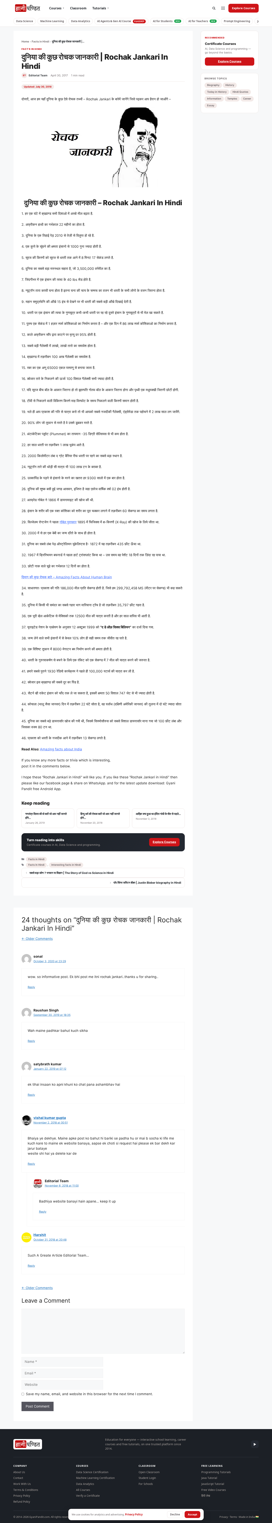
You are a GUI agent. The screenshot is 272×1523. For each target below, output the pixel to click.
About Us (19, 1472)
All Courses (83, 1490)
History (229, 85)
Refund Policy (21, 1501)
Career (247, 98)
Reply (31, 987)
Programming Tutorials (216, 1472)
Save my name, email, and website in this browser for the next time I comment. (89, 1394)
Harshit (39, 1235)
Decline (175, 1514)
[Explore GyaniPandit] (223, 8)
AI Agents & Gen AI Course (120, 21)
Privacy (223, 1517)
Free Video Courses (213, 1490)
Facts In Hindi (36, 864)
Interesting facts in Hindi (66, 864)
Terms (233, 1517)
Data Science (24, 21)
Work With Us (22, 1484)
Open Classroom (149, 1472)
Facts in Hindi (40, 41)
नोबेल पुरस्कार (68, 522)
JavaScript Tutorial (212, 1484)
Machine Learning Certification (95, 1478)
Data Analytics (80, 21)
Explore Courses (243, 8)
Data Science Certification (92, 1472)
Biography (213, 85)
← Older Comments (37, 939)
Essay (210, 105)
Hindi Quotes (240, 91)
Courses (56, 8)
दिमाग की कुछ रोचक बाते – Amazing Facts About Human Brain (67, 577)
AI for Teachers (201, 21)
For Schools (146, 1484)
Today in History (217, 91)
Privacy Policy (21, 1495)
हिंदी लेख (205, 1495)
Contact (18, 1478)
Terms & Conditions (25, 1490)
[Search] (214, 8)
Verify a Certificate (88, 1495)
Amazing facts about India (61, 749)
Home (25, 41)
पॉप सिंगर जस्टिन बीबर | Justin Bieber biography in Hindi (147, 882)
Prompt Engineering (237, 21)
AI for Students (166, 21)
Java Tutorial (209, 1478)
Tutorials (100, 8)
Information (214, 98)
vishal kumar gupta (49, 1118)
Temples (232, 98)
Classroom (78, 8)
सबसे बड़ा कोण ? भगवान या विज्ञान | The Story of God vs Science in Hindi (71, 872)
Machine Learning (52, 21)
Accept (192, 1514)
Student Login (147, 1478)
